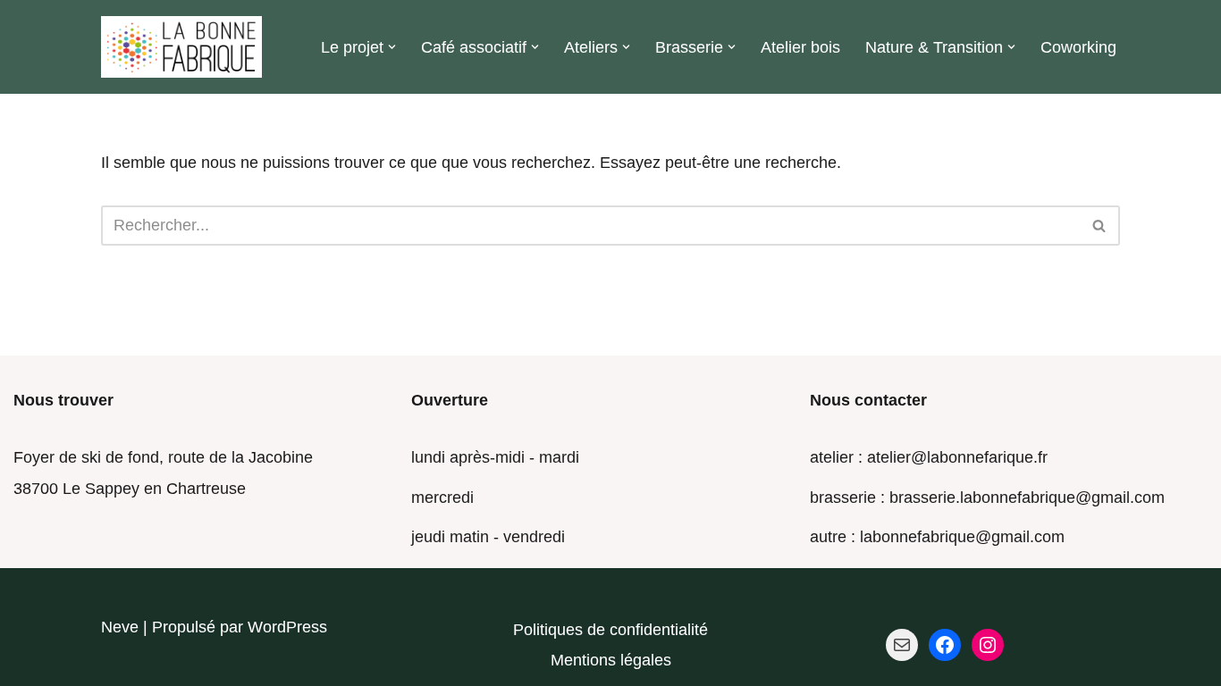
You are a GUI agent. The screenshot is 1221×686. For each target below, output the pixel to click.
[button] (392, 47)
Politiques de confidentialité (610, 630)
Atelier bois (800, 47)
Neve (120, 627)
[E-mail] (902, 645)
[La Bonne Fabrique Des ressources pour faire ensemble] (181, 47)
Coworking (1078, 47)
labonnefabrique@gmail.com (962, 537)
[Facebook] (945, 645)
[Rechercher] (1100, 225)
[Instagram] (988, 645)
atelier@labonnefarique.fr (957, 457)
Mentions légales (611, 660)
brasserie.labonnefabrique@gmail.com (1027, 497)
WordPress (287, 627)
